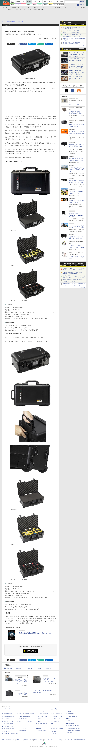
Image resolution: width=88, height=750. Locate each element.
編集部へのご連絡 (38, 739)
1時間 (63, 24)
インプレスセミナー (23, 718)
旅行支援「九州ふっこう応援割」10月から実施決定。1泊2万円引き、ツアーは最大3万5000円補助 (74, 277)
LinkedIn (50, 43)
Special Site (67, 49)
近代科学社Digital (42, 730)
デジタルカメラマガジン (9, 728)
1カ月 (82, 24)
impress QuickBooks (72, 716)
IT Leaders (6, 718)
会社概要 (59, 739)
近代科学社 (38, 728)
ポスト (12, 43)
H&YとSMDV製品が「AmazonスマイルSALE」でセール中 (76, 215)
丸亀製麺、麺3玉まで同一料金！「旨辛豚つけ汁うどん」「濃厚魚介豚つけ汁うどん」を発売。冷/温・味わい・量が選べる (73, 274)
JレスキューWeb (56, 718)
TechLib (54, 733)
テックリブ (53, 731)
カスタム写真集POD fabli (74, 728)
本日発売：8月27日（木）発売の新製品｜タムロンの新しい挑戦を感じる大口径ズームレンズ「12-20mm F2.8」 (74, 44)
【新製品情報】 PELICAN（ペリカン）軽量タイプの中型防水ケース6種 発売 (27, 668)
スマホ (16, 9)
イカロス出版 (54, 709)
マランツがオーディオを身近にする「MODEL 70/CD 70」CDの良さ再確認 (76, 54)
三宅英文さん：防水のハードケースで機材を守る (21, 681)
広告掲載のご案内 (28, 739)
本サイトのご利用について (8, 739)
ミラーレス (5, 7)
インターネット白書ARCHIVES (11, 733)
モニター (65, 7)
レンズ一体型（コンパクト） (25, 7)
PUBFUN (68, 718)
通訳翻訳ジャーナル (57, 716)
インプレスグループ (67, 739)
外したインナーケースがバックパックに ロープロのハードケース (49, 679)
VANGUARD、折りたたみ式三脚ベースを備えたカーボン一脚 (76, 169)
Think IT (6, 711)
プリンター (71, 7)
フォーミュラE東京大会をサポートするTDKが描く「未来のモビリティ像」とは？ (76, 72)
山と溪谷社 (38, 721)
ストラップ (9, 9)
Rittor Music (39, 709)
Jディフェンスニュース (58, 713)
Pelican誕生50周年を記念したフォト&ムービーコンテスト (37, 633)
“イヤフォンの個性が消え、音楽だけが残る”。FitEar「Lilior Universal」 (76, 78)
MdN (52, 723)
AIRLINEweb (56, 711)
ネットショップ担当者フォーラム (26, 713)
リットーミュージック (43, 711)
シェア (24, 43)
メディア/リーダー (47, 7)
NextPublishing (22, 730)
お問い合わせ (19, 739)
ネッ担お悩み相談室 (8, 723)
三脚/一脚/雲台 (57, 7)
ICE (67, 709)
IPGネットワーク (70, 723)
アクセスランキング (69, 22)
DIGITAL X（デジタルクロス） (26, 721)
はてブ (33, 43)
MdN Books (55, 726)
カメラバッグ (37, 7)
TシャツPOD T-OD (42, 716)
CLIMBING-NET (41, 726)
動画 (35, 9)
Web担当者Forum (8, 713)
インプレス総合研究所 (9, 716)
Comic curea (71, 713)
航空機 (29, 9)
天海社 (69, 711)
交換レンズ (13, 7)
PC (4, 9)
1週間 (76, 24)
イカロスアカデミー (57, 721)
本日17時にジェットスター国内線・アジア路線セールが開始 (76, 133)
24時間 (69, 24)
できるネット (7, 731)
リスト (17, 43)
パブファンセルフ (72, 721)
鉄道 (25, 9)
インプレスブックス (23, 728)
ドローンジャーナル (8, 721)
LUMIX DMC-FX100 (74, 104)
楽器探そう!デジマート (43, 713)
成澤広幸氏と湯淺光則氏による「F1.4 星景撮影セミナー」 (76, 146)
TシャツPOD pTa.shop (73, 725)
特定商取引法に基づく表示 (80, 739)
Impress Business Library (24, 716)
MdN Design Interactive (58, 728)
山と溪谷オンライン (42, 723)
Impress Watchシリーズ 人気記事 (73, 263)
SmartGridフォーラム (24, 711)
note (42, 43)
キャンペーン (41, 9)
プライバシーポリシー (49, 739)
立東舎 (39, 718)
